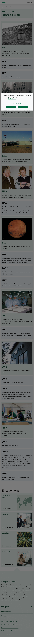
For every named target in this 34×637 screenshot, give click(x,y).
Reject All (11, 107)
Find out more (12, 99)
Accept (23, 107)
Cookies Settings (17, 103)
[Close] (31, 95)
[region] (17, 102)
